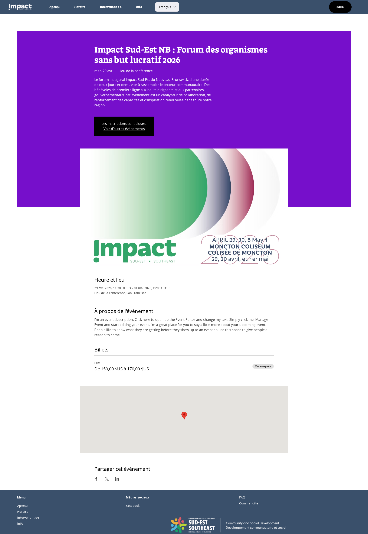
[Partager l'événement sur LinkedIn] (117, 479)
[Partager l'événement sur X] (107, 479)
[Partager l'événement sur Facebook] (96, 479)
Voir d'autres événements (124, 128)
